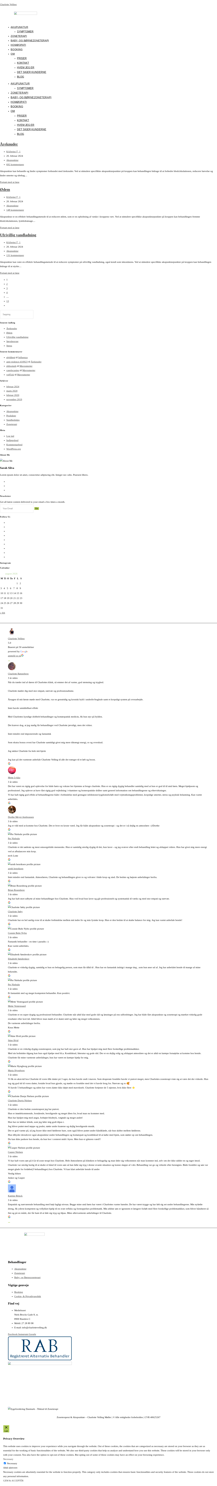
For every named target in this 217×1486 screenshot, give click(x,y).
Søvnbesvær (12, 341)
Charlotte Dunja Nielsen (20, 1100)
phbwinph (11, 366)
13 (7, 301)
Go (36, 508)
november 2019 (14, 399)
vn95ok (10, 374)
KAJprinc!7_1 (13, 151)
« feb (2, 613)
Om (13, 53)
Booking (17, 49)
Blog (20, 76)
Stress (9, 345)
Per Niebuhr (14, 838)
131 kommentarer (15, 255)
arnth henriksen (15, 868)
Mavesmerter (26, 366)
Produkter (11, 415)
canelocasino (12, 370)
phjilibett (10, 357)
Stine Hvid (13, 1040)
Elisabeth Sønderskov (18, 959)
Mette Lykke (14, 777)
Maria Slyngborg (16, 1070)
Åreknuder (9, 144)
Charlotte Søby (15, 911)
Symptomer (25, 31)
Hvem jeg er (25, 67)
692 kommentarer (15, 164)
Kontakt (23, 63)
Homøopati (18, 45)
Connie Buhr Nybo (17, 933)
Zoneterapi (19, 36)
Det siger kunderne (31, 72)
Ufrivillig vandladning (18, 235)
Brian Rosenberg (16, 890)
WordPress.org (13, 449)
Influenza (23, 357)
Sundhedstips (13, 420)
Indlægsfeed (12, 440)
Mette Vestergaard (17, 1006)
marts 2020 (11, 391)
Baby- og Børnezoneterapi (30, 40)
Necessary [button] (8, 1459)
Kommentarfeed (14, 444)
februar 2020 (12, 395)
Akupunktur (19, 27)
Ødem (5, 189)
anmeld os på (14, 655)
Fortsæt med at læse (9, 182)
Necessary (12, 1463)
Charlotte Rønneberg (18, 673)
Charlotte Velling (8, 4)
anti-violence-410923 (17, 361)
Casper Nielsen (15, 1152)
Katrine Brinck (15, 1196)
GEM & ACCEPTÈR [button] (13, 1480)
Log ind (10, 436)
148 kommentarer (15, 210)
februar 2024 (12, 386)
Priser (22, 58)
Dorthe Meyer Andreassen (21, 817)
